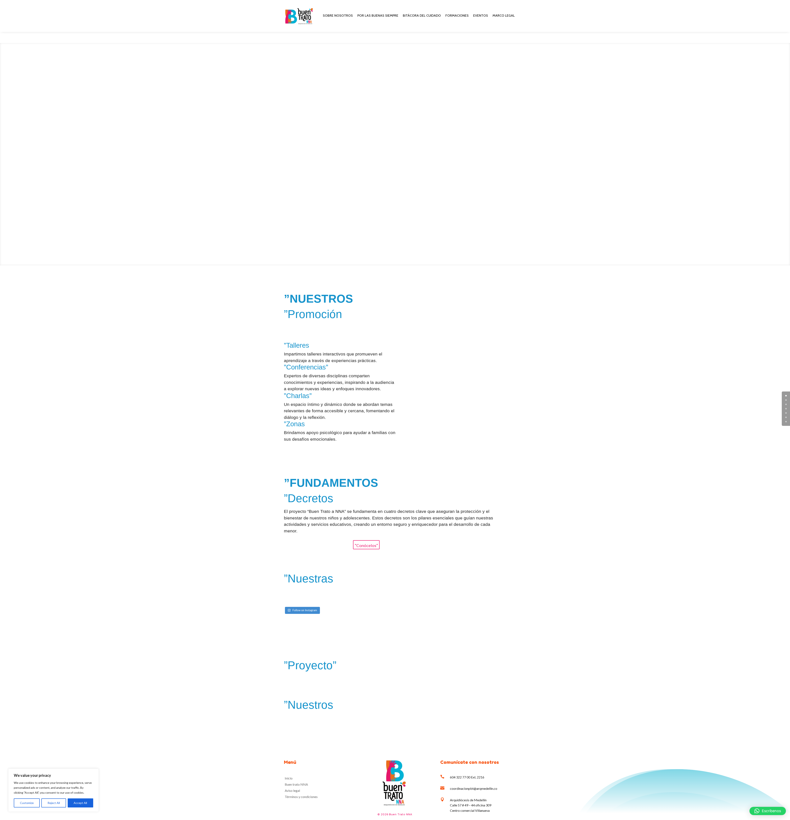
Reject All (54, 803)
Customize (27, 803)
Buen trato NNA (296, 784)
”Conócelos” (366, 545)
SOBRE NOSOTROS (338, 15)
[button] (767, 811)
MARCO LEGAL (504, 15)
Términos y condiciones (301, 797)
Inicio (289, 778)
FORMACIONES (457, 15)
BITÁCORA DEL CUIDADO (422, 15)
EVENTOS (480, 15)
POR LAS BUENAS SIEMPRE (377, 15)
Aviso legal (292, 790)
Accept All (80, 803)
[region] (53, 790)
